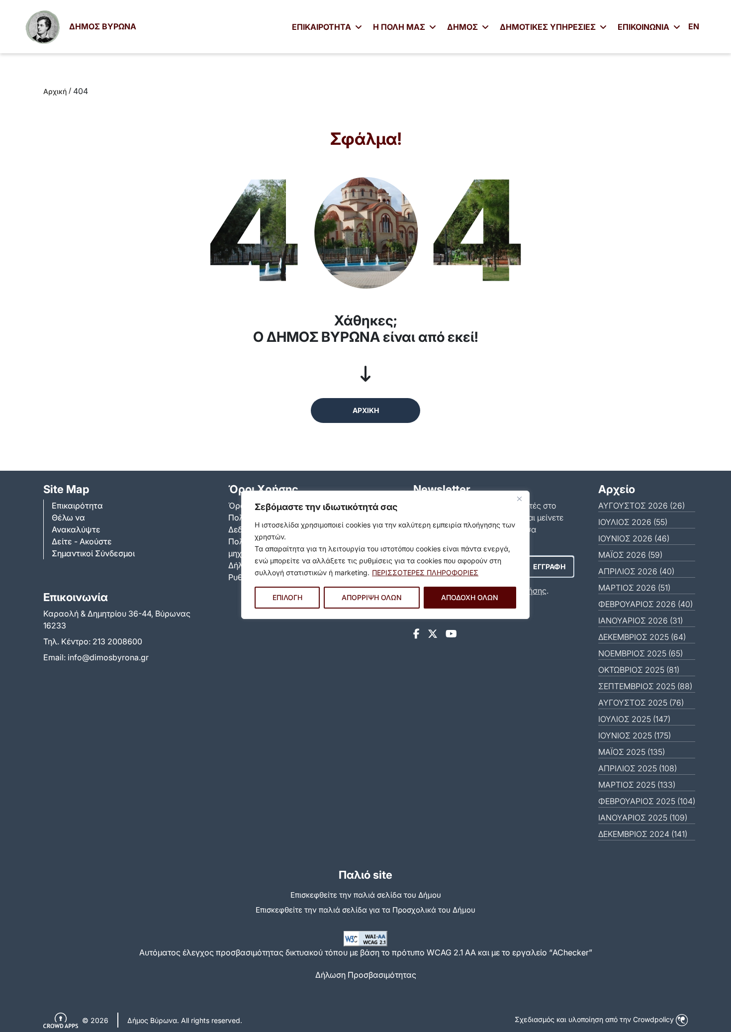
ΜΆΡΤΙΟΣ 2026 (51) (634, 588)
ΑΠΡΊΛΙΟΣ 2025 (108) (637, 768)
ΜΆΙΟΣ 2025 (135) (631, 752)
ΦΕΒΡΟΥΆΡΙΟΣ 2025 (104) (646, 801)
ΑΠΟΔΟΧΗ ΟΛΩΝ (469, 597)
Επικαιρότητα (77, 506)
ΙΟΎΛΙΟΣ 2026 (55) (632, 522)
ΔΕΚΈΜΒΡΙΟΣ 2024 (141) (642, 834)
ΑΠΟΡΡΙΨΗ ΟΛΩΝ (372, 597)
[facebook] (416, 634)
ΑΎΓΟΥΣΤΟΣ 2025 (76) (641, 703)
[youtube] (451, 634)
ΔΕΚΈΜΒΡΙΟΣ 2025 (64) (642, 637)
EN (693, 26)
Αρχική (55, 91)
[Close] (519, 499)
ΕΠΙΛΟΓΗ (287, 597)
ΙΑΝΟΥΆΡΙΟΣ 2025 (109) (642, 818)
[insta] (433, 634)
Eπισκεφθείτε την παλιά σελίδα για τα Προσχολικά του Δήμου (365, 910)
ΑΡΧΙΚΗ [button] (366, 410)
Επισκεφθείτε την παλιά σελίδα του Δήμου (365, 895)
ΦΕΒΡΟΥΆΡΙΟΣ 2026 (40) (645, 604)
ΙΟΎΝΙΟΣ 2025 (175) (634, 735)
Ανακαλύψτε (76, 529)
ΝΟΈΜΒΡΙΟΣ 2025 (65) (640, 653)
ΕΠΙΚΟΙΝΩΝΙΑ (644, 27)
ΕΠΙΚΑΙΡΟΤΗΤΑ (322, 27)
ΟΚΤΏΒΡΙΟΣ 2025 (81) (638, 670)
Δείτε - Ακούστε (82, 541)
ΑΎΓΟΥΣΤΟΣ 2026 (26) (641, 506)
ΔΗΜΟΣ (463, 27)
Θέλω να (68, 517)
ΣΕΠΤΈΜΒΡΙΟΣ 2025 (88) (645, 686)
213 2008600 (117, 641)
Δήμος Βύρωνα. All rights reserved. (184, 1020)
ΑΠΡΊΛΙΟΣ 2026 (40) (636, 571)
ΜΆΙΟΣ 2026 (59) (630, 555)
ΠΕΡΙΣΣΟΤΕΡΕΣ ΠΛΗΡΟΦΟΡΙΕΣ (425, 572)
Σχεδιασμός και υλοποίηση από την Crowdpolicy (595, 1019)
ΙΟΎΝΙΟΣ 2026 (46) (633, 538)
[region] (385, 555)
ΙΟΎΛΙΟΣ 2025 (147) (634, 719)
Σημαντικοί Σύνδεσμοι (93, 553)
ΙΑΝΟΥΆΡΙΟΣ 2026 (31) (640, 620)
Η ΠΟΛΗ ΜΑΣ (400, 27)
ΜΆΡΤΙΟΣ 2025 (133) (636, 785)
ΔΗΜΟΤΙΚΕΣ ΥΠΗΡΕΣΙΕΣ (549, 27)
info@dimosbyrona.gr (108, 657)
